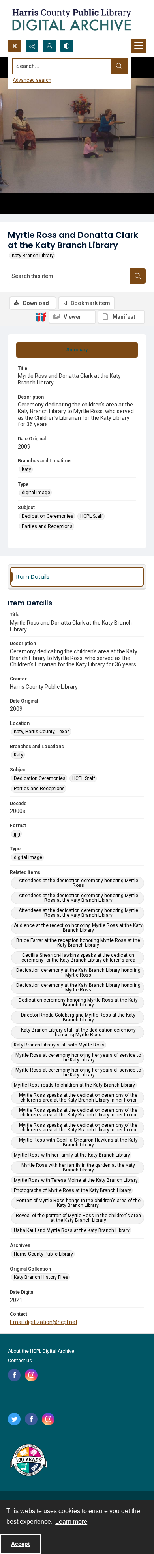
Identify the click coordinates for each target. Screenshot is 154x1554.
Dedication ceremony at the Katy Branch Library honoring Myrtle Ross (78, 972)
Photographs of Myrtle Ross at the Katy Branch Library (72, 1190)
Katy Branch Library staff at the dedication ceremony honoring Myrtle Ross (78, 1032)
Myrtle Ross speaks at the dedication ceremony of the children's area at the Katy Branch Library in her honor (78, 1097)
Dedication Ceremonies (47, 516)
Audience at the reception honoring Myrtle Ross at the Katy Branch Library (78, 928)
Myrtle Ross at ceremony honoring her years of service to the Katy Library (78, 1057)
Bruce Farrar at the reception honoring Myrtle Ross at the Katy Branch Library (78, 943)
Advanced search (32, 80)
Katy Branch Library (33, 255)
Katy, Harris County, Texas (42, 731)
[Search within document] (138, 276)
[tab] (77, 349)
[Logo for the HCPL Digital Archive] (71, 19)
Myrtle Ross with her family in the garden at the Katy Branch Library (78, 1167)
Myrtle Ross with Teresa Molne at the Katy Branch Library (76, 1180)
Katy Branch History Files (41, 1277)
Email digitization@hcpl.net (43, 1322)
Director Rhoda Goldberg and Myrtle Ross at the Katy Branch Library (78, 1017)
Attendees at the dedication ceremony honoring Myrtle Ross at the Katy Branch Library (78, 898)
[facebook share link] (14, 1375)
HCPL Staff (91, 516)
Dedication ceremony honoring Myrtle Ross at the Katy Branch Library (78, 1002)
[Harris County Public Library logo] (28, 1460)
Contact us (20, 1360)
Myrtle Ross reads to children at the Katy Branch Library (74, 1085)
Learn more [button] (71, 1521)
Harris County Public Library (43, 1254)
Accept (20, 1544)
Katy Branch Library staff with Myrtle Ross (59, 1045)
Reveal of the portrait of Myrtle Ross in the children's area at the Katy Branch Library (78, 1218)
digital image (36, 492)
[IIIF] (40, 316)
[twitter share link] (14, 1419)
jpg (17, 834)
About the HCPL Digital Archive (41, 1351)
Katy (26, 469)
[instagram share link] (31, 1375)
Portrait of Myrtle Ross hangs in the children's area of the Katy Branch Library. (78, 1203)
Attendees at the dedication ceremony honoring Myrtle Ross (78, 883)
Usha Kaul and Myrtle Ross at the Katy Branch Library (72, 1230)
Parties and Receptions (47, 526)
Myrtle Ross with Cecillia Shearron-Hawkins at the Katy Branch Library (78, 1142)
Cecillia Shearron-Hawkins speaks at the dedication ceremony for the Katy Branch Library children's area (78, 958)
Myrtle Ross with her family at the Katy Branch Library (72, 1155)
